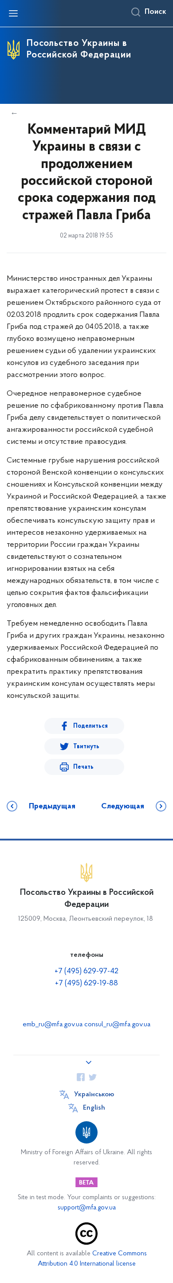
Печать (83, 767)
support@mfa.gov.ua (87, 1208)
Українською (94, 1094)
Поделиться (90, 726)
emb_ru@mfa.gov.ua (53, 1024)
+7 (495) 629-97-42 (86, 971)
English (94, 1107)
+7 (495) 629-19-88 (86, 984)
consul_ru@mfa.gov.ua (117, 1024)
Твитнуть (86, 746)
